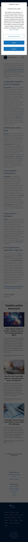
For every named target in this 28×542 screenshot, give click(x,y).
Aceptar (14, 42)
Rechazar (14, 49)
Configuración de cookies (14, 36)
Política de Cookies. (14, 29)
